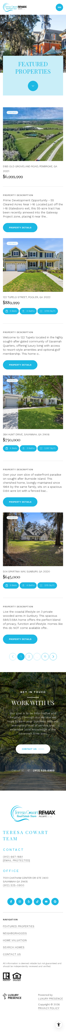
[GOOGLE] (55, 901)
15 (45, 656)
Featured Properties (18, 926)
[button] (33, 749)
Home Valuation (15, 940)
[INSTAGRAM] (19, 901)
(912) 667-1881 (13, 856)
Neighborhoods (15, 933)
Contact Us (12, 954)
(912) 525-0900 (43, 770)
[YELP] (28, 901)
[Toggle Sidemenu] (59, 7)
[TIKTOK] (37, 901)
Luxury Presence (50, 998)
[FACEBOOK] (11, 901)
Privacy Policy (48, 1008)
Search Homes (14, 947)
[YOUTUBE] (46, 901)
